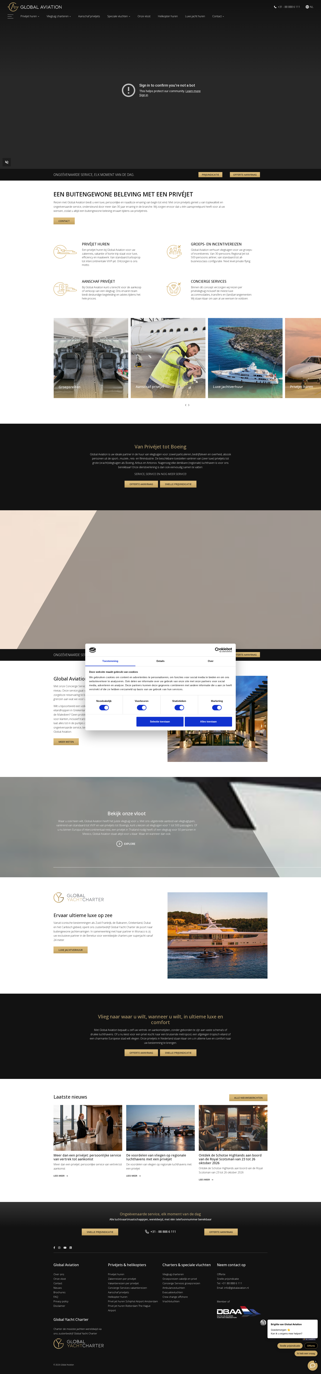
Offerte (221, 1274)
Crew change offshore (175, 1296)
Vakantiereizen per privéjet (123, 1283)
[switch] (141, 707)
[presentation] (185, 405)
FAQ (56, 1296)
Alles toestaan (208, 721)
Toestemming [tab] (110, 661)
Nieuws (58, 1287)
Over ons (59, 1274)
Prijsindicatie (210, 174)
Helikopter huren (168, 16)
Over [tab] (210, 661)
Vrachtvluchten (171, 1301)
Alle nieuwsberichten (248, 1097)
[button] (309, 7)
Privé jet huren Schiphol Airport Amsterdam (133, 1301)
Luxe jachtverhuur (71, 950)
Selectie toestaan (160, 721)
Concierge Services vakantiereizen (127, 1287)
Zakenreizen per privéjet (122, 1278)
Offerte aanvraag (245, 174)
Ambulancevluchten (174, 1287)
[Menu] (10, 16)
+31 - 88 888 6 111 (288, 7)
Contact (217, 16)
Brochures (60, 1292)
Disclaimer (59, 1305)
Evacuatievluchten (173, 1292)
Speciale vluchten (117, 16)
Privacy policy (61, 1301)
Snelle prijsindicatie (178, 484)
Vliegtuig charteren (58, 16)
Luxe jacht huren (195, 16)
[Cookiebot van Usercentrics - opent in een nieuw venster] (217, 650)
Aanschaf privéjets (89, 16)
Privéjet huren (28, 16)
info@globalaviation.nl (236, 1287)
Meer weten (66, 741)
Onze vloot (144, 16)
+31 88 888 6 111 (232, 1283)
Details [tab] (160, 661)
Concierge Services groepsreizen (181, 1283)
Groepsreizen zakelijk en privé (180, 1278)
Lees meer (59, 1175)
